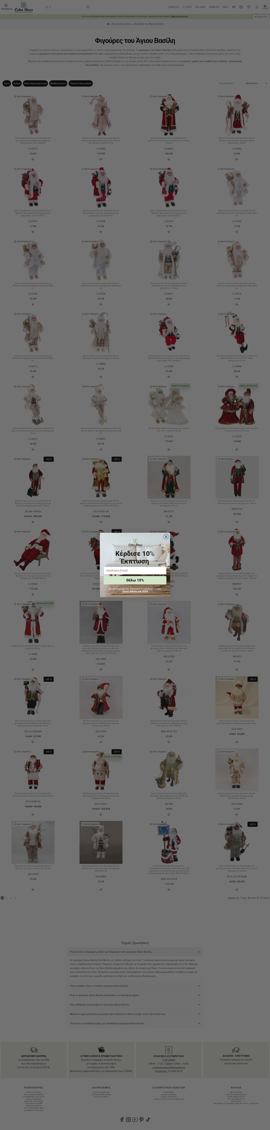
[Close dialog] (166, 536)
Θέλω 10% (135, 580)
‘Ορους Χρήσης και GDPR (135, 591)
